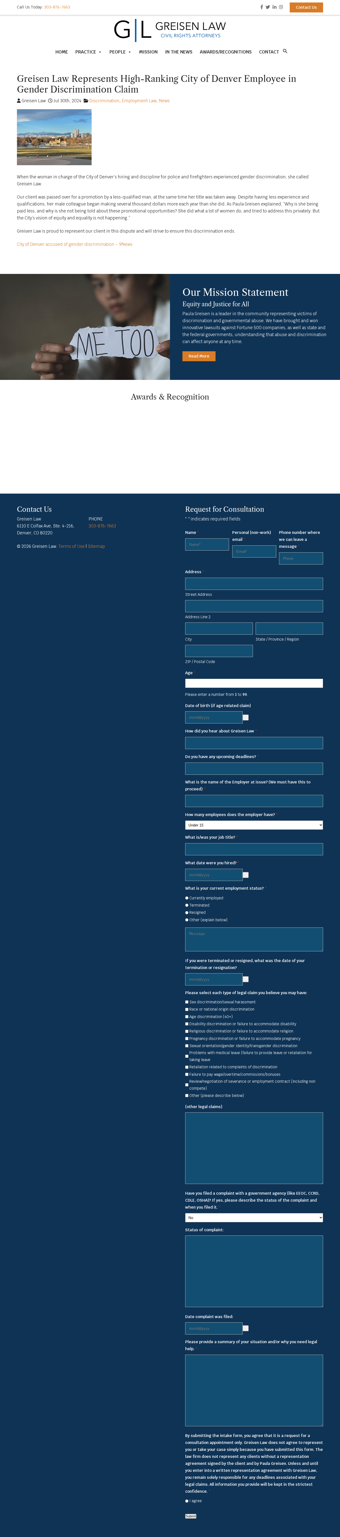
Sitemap (96, 546)
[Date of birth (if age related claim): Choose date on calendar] (246, 717)
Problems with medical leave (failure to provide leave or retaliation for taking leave (250, 1056)
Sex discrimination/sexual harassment (222, 1002)
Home (62, 52)
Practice (85, 52)
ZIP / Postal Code (200, 661)
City (188, 639)
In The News (178, 52)
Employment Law (139, 100)
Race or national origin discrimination (221, 1009)
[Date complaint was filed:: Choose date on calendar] (246, 1328)
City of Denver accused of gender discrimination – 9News (74, 244)
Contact (269, 52)
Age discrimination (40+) (211, 1016)
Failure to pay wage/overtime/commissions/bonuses (235, 1074)
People (118, 52)
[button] (285, 52)
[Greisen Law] (170, 40)
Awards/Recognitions (226, 52)
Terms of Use (71, 546)
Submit (191, 1516)
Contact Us (306, 7)
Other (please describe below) (216, 1095)
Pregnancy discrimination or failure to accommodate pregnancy (244, 1038)
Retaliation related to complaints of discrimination (233, 1067)
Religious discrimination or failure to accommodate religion (241, 1031)
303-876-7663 (57, 7)
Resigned (197, 912)
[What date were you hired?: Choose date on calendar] (246, 875)
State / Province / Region (277, 639)
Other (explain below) (208, 920)
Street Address (198, 594)
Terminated (199, 905)
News (164, 100)
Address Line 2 (198, 617)
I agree (195, 1500)
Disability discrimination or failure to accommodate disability (242, 1024)
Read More (199, 356)
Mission (148, 52)
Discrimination (104, 100)
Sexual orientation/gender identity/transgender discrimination (243, 1045)
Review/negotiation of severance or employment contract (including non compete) (252, 1085)
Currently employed (206, 898)
